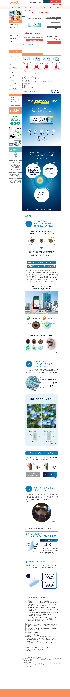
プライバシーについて (32, 684)
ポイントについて (25, 684)
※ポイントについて (58, 39)
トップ (11, 10)
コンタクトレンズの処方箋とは (27, 44)
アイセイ (11, 85)
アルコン (11, 64)
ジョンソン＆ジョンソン (16, 10)
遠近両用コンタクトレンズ (14, 35)
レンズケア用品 (12, 41)
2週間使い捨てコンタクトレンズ (14, 27)
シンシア (11, 69)
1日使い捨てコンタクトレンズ (14, 24)
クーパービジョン (12, 59)
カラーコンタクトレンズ (13, 38)
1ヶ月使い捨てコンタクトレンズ (14, 30)
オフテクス (11, 77)
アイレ (10, 72)
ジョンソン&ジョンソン (13, 56)
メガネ (11, 44)
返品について (39, 684)
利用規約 (20, 684)
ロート (10, 80)
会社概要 (16, 684)
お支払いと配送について (45, 684)
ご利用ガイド (53, 684)
